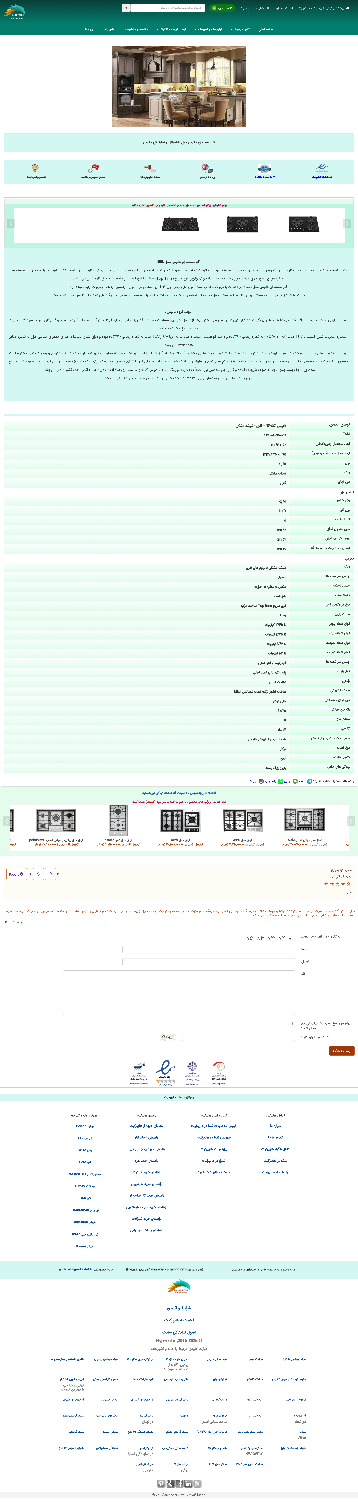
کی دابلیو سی (85, 1234)
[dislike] (38, 874)
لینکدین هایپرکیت (275, 1160)
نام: (303, 949)
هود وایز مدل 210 (217, 1448)
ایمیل (287, 781)
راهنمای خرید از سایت (253, 8)
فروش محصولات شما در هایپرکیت (214, 1126)
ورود (19, 922)
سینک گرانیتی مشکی (176, 1432)
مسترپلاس (85, 1174)
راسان (85, 1246)
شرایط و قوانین (179, 1308)
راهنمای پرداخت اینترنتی (146, 1230)
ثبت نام (8, 922)
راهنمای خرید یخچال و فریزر (146, 1149)
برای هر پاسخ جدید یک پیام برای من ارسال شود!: (325, 1026)
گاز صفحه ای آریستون (141, 1400)
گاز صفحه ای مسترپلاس (175, 1448)
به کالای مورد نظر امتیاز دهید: (320, 936)
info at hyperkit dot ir (76, 1269)
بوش (85, 1126)
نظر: (303, 974)
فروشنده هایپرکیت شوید (214, 1172)
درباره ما (90, 29)
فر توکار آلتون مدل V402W (212, 1432)
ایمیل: (305, 961)
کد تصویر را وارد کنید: (315, 1037)
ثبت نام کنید (283, 8)
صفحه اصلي (266, 29)
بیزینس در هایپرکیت (214, 1149)
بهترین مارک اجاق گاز (176, 1364)
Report (14, 875)
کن (85, 1198)
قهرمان (85, 1210)
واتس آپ (271, 781)
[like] (50, 874)
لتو (85, 1162)
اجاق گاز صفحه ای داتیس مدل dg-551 (180, 224)
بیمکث (85, 1186)
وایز (85, 1150)
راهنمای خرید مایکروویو (146, 1184)
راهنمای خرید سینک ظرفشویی (146, 1207)
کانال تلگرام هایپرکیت (275, 1149)
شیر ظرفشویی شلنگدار (72, 1384)
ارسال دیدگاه (342, 1051)
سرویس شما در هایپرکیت (214, 1137)
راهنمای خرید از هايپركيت (146, 1126)
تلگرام (302, 781)
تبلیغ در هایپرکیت (214, 1160)
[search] (126, 8)
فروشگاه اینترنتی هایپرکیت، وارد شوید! (322, 8)
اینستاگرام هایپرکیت (275, 1172)
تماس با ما (110, 29)
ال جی (85, 1138)
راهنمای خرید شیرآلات (146, 1218)
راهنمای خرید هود (146, 1160)
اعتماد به (179, 1320)
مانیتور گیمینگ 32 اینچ (140, 1432)
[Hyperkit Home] (14, 14)
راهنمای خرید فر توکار (146, 1172)
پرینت (253, 781)
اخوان (85, 1222)
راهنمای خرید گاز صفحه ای (146, 1195)
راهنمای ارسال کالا (146, 1137)
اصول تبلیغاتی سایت (179, 1332)
